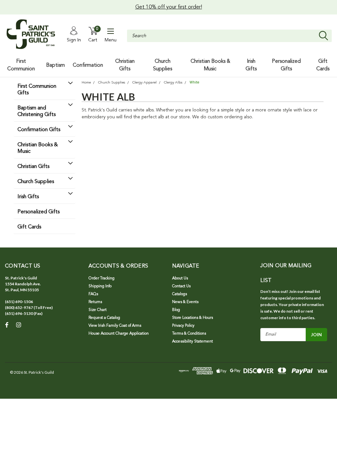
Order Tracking (102, 278)
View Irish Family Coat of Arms (115, 326)
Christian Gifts (33, 166)
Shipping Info (100, 286)
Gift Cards (29, 227)
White (194, 82)
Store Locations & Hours (192, 318)
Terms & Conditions (189, 334)
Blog (176, 310)
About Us (180, 278)
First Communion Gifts (36, 90)
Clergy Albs (173, 82)
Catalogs (179, 294)
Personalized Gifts (38, 212)
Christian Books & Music (37, 148)
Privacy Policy (183, 326)
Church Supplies (35, 181)
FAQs (93, 294)
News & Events (185, 302)
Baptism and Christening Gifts (36, 111)
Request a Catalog (104, 318)
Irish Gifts (28, 197)
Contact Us (181, 286)
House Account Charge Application (119, 334)
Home (86, 82)
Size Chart (98, 310)
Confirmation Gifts (38, 129)
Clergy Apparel (144, 82)
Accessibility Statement (192, 341)
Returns (95, 302)
